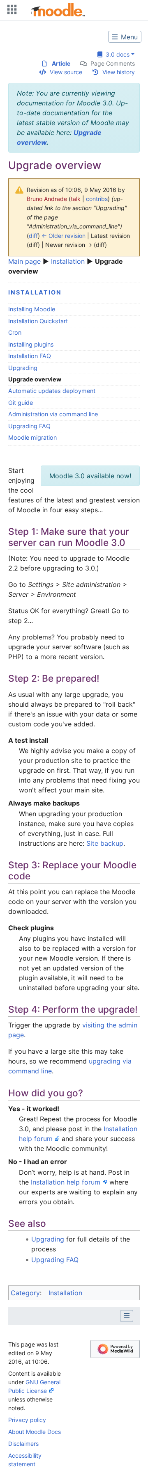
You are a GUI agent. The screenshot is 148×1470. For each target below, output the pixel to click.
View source (66, 71)
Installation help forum (65, 1182)
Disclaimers (23, 1443)
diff (33, 235)
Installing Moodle (31, 309)
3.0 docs (116, 54)
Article (61, 63)
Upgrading (22, 367)
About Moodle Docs (34, 1431)
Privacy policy (27, 1419)
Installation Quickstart (38, 320)
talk (76, 198)
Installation (68, 261)
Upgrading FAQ (29, 425)
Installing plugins (31, 344)
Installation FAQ (29, 355)
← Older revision (64, 235)
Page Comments (112, 63)
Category (25, 1293)
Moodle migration (32, 437)
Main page (24, 261)
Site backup (104, 843)
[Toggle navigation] (10, 11)
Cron (14, 332)
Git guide (20, 402)
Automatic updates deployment (51, 390)
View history (118, 71)
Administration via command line (53, 414)
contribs (97, 198)
